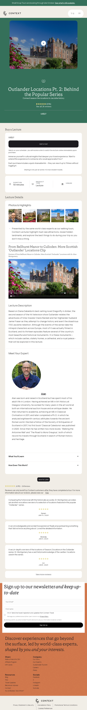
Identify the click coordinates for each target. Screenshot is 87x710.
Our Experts (37, 662)
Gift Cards (8, 665)
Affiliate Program (11, 662)
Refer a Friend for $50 (12, 659)
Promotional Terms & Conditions (66, 705)
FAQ (47, 493)
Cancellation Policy (44, 705)
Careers (35, 667)
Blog (6, 677)
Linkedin (36, 685)
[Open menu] (79, 13)
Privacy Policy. (44, 616)
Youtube (36, 688)
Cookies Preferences (45, 708)
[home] (13, 15)
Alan (43, 393)
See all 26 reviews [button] (43, 106)
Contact (8, 688)
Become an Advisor (11, 685)
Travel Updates (10, 682)
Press (35, 670)
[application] (43, 279)
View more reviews (43, 574)
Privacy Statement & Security (23, 705)
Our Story (36, 659)
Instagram (36, 682)
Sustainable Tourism (40, 665)
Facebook (36, 677)
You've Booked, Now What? (14, 691)
